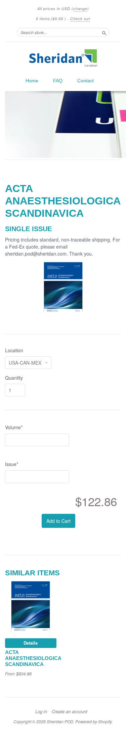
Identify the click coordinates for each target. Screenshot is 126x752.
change (80, 8)
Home (32, 80)
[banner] (63, 58)
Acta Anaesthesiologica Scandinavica (33, 658)
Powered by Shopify (93, 721)
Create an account (69, 711)
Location (14, 350)
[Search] (104, 32)
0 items (51, 18)
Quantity (14, 378)
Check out (80, 18)
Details (31, 643)
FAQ (57, 80)
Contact (85, 80)
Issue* (11, 464)
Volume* (14, 427)
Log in (41, 711)
